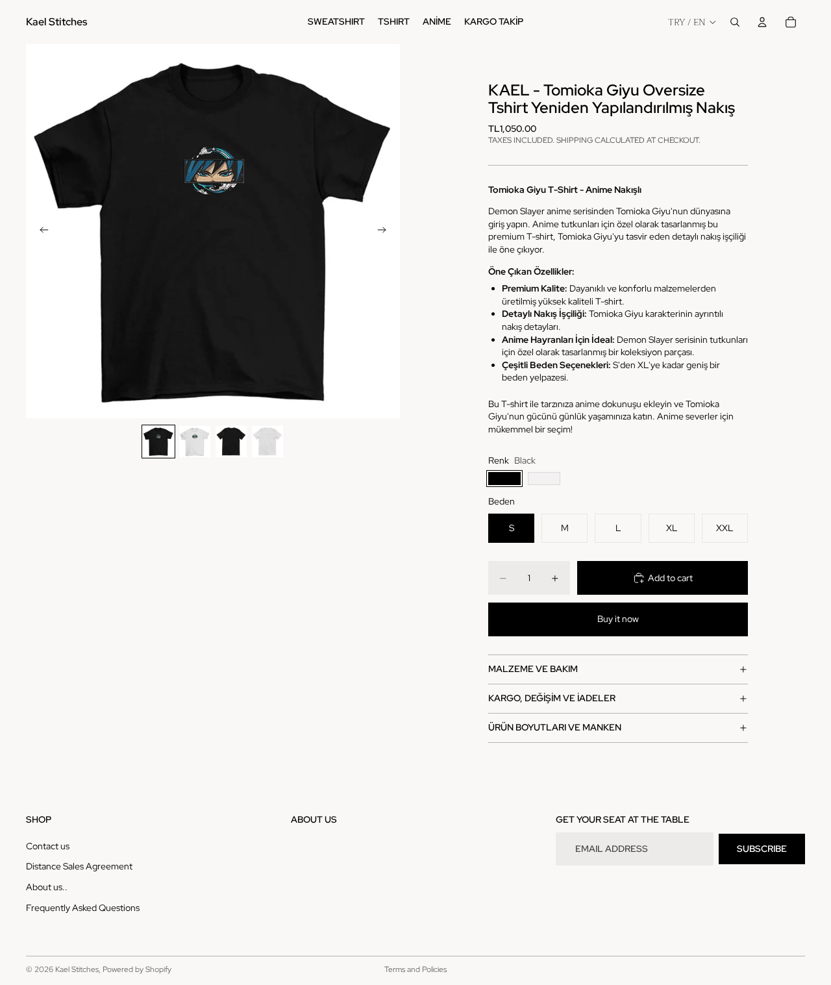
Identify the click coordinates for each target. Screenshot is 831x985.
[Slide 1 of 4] (158, 441)
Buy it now (618, 619)
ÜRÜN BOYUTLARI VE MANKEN (554, 727)
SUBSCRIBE (762, 848)
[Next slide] (385, 231)
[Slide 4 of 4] (267, 441)
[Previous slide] (40, 231)
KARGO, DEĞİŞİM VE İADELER (551, 698)
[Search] (735, 22)
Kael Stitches (77, 969)
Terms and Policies (415, 969)
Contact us (47, 845)
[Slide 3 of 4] (231, 441)
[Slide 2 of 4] (194, 441)
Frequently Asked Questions (83, 907)
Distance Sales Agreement (79, 866)
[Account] (762, 22)
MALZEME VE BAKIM (533, 669)
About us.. (47, 887)
